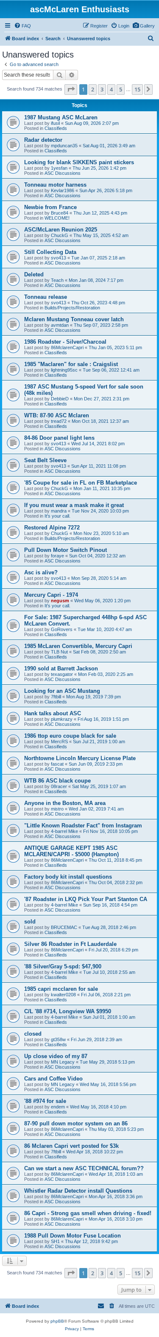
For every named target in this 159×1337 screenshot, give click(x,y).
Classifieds (56, 128)
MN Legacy (63, 1061)
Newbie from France (50, 207)
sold (30, 921)
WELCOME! (57, 218)
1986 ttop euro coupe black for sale (70, 736)
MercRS (59, 741)
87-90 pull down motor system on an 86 (76, 1123)
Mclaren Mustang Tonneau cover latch (74, 319)
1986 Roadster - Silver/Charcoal (65, 342)
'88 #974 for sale (45, 1101)
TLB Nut (59, 651)
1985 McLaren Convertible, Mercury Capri (78, 646)
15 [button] (137, 89)
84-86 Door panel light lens (59, 438)
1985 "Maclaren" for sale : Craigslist (71, 364)
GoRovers (62, 629)
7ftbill (56, 696)
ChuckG (59, 235)
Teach (57, 280)
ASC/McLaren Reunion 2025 (60, 229)
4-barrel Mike (64, 831)
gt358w (58, 1039)
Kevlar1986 (62, 190)
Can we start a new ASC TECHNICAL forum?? (84, 1168)
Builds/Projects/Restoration (72, 307)
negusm (60, 600)
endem (58, 1106)
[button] (70, 89)
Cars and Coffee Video (53, 1078)
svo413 (58, 257)
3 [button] (101, 89)
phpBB (57, 1321)
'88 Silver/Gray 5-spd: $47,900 (62, 966)
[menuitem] (143, 26)
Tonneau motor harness (55, 185)
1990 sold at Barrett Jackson (61, 668)
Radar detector (43, 140)
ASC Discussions (63, 173)
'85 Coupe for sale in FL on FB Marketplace (80, 483)
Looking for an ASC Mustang (62, 691)
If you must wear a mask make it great (74, 505)
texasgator (62, 674)
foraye (57, 555)
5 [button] (120, 89)
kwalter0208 (63, 994)
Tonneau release (45, 297)
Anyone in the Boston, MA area (65, 803)
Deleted (34, 274)
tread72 (59, 421)
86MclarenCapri (67, 347)
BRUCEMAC (64, 927)
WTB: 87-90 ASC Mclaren (56, 415)
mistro (57, 808)
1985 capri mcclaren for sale (61, 989)
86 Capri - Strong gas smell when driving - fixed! (87, 1213)
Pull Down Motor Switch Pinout (65, 550)
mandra (59, 510)
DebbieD (60, 398)
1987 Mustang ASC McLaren (61, 117)
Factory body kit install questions (68, 877)
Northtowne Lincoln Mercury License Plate (80, 758)
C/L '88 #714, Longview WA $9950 (67, 1011)
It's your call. (57, 515)
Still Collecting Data (50, 252)
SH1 (55, 1241)
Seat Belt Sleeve (45, 460)
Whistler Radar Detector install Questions (78, 1191)
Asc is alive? (41, 572)
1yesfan (59, 168)
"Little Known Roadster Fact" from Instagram (83, 825)
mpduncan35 (64, 145)
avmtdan (60, 325)
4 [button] (111, 89)
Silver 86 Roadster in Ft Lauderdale (70, 944)
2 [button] (92, 89)
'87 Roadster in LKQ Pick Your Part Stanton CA (85, 899)
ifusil (55, 123)
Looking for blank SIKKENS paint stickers (79, 162)
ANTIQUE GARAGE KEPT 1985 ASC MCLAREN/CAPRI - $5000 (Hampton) (71, 851)
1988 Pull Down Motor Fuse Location (72, 1235)
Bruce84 (59, 212)
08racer (59, 786)
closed (33, 1034)
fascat (57, 763)
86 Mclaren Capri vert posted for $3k (71, 1146)
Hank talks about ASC (52, 713)
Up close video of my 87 (55, 1056)
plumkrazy (62, 719)
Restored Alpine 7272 (52, 527)
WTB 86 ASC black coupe (57, 780)
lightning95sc (64, 369)
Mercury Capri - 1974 (51, 595)
